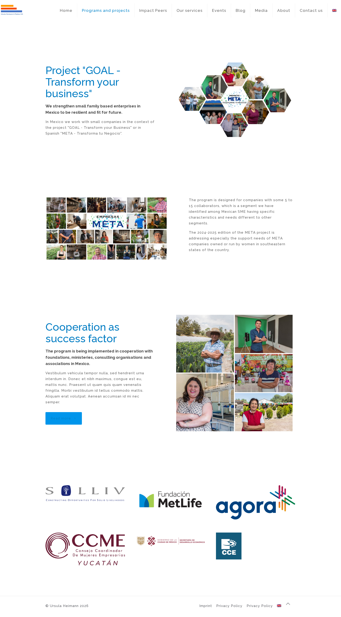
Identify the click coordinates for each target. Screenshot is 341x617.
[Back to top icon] (291, 606)
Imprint (205, 606)
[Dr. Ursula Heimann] (11, 10)
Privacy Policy (229, 606)
